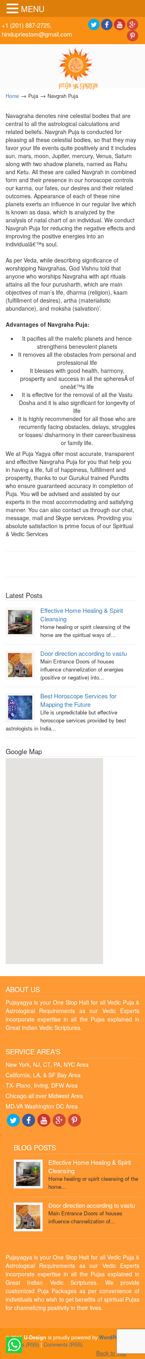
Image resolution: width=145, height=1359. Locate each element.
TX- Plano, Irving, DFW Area (42, 1085)
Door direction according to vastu (83, 653)
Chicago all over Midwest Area (44, 1096)
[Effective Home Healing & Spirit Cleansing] (20, 621)
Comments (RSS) (63, 1344)
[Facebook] (106, 24)
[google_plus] (132, 24)
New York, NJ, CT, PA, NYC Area (47, 1064)
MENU (32, 8)
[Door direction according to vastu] (20, 664)
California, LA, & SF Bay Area (43, 1075)
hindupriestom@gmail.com (37, 34)
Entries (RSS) (23, 1344)
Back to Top (111, 1353)
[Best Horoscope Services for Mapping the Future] (20, 706)
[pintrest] (132, 35)
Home (12, 96)
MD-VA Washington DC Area (42, 1106)
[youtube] (119, 24)
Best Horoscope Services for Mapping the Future (78, 700)
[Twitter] (93, 24)
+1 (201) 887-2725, (27, 25)
